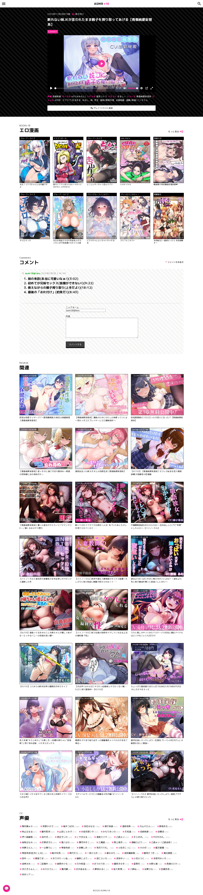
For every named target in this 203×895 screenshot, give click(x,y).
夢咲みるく (102, 869)
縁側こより (84, 858)
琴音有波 (67, 847)
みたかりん (50, 869)
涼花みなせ (92, 826)
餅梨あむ (166, 826)
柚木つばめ (71, 826)
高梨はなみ (29, 842)
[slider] (84, 88)
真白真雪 (170, 853)
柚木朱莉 (58, 853)
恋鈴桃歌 (56, 96)
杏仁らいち (104, 858)
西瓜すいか (64, 837)
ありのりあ (102, 863)
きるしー (121, 96)
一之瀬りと (49, 847)
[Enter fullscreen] (151, 88)
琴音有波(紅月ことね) (35, 853)
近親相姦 (120, 100)
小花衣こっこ (127, 847)
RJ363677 (52, 31)
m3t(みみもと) (78, 96)
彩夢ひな (150, 869)
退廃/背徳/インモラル (137, 100)
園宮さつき (151, 853)
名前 (101, 307)
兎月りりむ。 (105, 847)
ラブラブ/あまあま (71, 100)
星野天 (139, 863)
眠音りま (41, 858)
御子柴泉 (111, 826)
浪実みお (28, 863)
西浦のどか (174, 863)
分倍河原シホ (90, 831)
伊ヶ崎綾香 (29, 837)
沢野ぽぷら (49, 842)
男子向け (79, 14)
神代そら (76, 853)
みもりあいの (111, 831)
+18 (101, 3)
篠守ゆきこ (86, 842)
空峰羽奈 (167, 869)
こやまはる (84, 837)
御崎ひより (139, 842)
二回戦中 (46, 863)
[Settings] (141, 88)
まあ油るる (83, 869)
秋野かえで (51, 826)
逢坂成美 (128, 826)
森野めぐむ (64, 863)
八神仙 (135, 869)
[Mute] (124, 88)
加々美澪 (119, 869)
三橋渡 (104, 842)
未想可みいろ (162, 858)
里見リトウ (101, 96)
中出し (85, 100)
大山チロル (147, 826)
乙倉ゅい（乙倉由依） (164, 842)
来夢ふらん (29, 847)
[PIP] (146, 88)
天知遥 (130, 831)
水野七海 (155, 863)
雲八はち (67, 842)
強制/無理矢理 (107, 100)
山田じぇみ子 (68, 831)
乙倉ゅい (122, 837)
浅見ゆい (122, 858)
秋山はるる (29, 831)
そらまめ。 (141, 837)
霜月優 (67, 869)
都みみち (113, 853)
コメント (101, 316)
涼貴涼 (163, 831)
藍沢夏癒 (162, 847)
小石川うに (141, 858)
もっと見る (173, 131)
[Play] (51, 88)
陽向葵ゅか (30, 826)
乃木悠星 (83, 863)
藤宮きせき (121, 863)
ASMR (58, 100)
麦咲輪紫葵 (132, 853)
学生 (96, 100)
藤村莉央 (48, 831)
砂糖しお (85, 847)
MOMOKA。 (161, 837)
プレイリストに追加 (103, 108)
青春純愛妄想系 (143, 96)
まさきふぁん (30, 869)
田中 (26, 858)
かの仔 (145, 847)
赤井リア (28, 874)
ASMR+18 (105, 890)
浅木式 (47, 837)
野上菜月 (120, 842)
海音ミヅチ (104, 837)
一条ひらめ (94, 853)
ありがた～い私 (62, 858)
